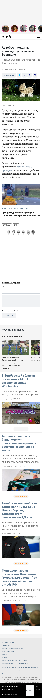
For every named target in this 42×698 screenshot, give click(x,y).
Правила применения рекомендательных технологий (20, 667)
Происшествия (21, 43)
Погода (4, 654)
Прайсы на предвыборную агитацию (14, 660)
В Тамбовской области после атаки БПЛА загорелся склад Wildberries (18, 381)
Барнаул (6, 225)
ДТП (16, 225)
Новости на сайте (8, 642)
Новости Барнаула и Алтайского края (15, 663)
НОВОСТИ (6, 43)
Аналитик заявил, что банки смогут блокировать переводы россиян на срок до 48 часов (19, 443)
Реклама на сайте (8, 651)
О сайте (4, 657)
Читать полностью (21, 429)
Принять (29, 691)
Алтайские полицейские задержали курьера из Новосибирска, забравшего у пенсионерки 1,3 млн (19, 510)
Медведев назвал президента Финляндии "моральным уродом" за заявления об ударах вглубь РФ (19, 577)
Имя (4, 287)
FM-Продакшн (6, 645)
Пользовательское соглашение (12, 648)
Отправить (9, 315)
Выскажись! (9, 75)
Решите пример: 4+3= (11, 311)
